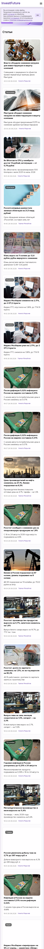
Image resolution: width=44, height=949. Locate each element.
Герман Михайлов (24, 224)
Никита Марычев (24, 81)
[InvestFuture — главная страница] (11, 3)
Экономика (10, 42)
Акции (8, 925)
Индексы (9, 280)
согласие (11, 14)
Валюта (9, 235)
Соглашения (14, 18)
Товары (9, 460)
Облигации (10, 187)
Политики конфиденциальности (20, 20)
